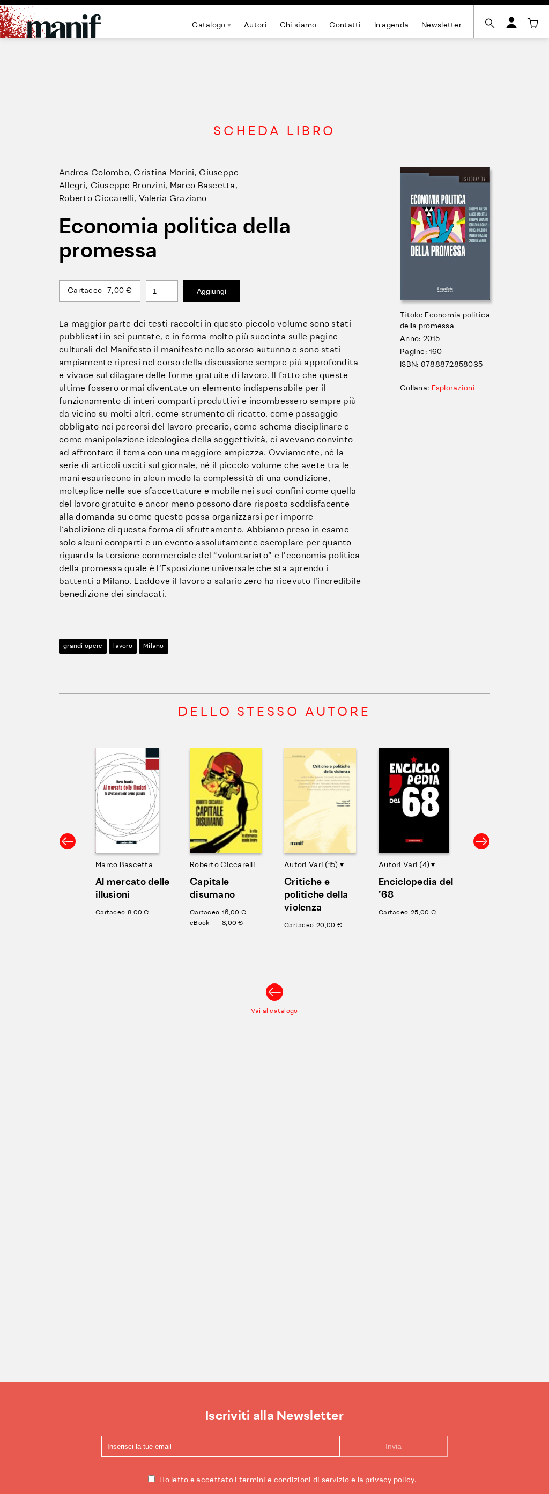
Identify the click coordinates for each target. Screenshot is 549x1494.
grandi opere (82, 646)
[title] (533, 23)
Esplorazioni (453, 388)
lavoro (122, 646)
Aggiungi (211, 291)
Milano (153, 646)
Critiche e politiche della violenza (316, 895)
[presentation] (67, 841)
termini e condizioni (275, 1480)
